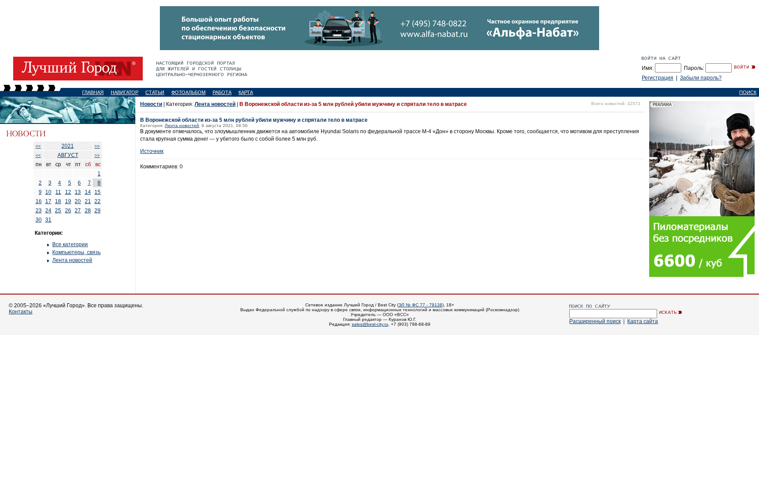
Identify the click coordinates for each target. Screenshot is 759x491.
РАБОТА (222, 92)
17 (48, 201)
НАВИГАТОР (124, 92)
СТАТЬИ (154, 92)
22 (97, 201)
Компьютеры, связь (76, 252)
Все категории (70, 244)
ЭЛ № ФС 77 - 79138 (420, 304)
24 (48, 210)
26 (68, 210)
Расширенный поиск (595, 321)
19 (68, 201)
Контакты (21, 312)
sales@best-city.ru (370, 324)
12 (68, 192)
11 (58, 192)
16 (39, 201)
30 (39, 220)
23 (39, 210)
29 (97, 210)
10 (48, 192)
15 (97, 192)
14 (88, 192)
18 (58, 201)
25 (58, 210)
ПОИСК (747, 92)
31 (48, 220)
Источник (151, 151)
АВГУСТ (68, 155)
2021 (67, 146)
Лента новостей (72, 260)
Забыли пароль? (701, 78)
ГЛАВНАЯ (93, 92)
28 (88, 210)
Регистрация (657, 78)
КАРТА (246, 92)
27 (78, 210)
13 (78, 192)
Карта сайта (642, 321)
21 (88, 201)
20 (78, 201)
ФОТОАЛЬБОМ (188, 92)
